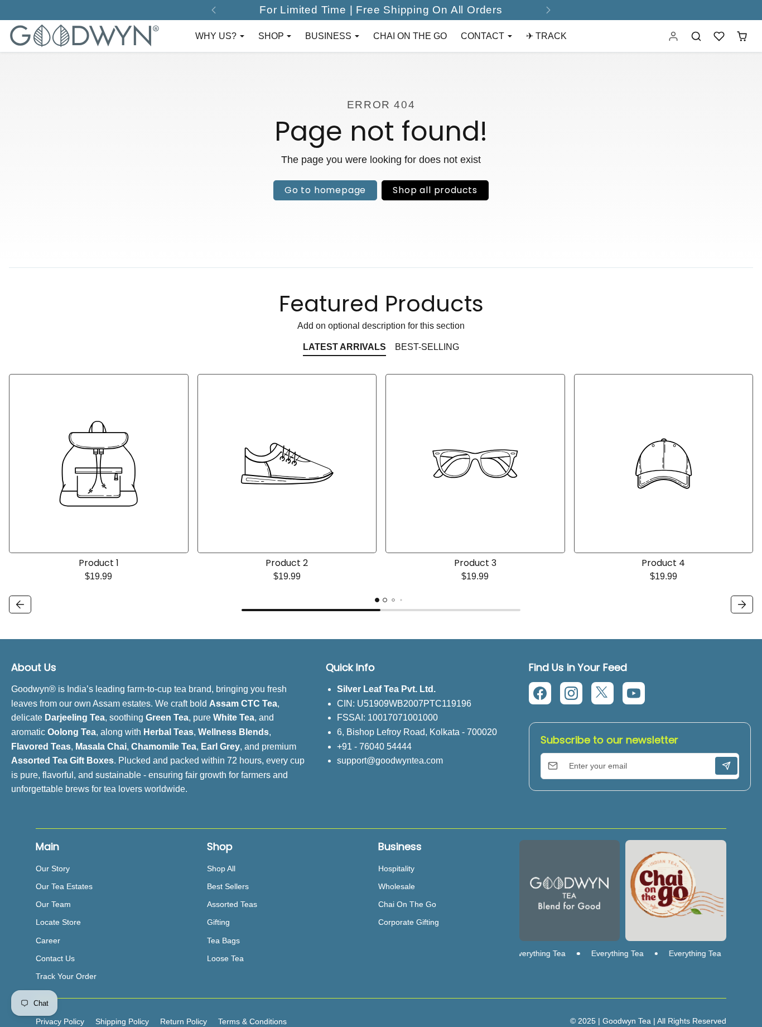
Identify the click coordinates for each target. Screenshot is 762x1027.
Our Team (53, 904)
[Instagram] (571, 693)
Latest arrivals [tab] (344, 347)
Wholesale (396, 886)
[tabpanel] (381, 495)
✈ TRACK (546, 36)
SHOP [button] (272, 36)
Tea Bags (223, 940)
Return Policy (183, 1021)
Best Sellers (228, 886)
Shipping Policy (122, 1021)
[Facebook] (540, 693)
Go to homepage (325, 190)
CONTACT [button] (484, 36)
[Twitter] (602, 693)
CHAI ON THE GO (410, 36)
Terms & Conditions (252, 1021)
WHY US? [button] (217, 36)
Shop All (221, 868)
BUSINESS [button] (329, 36)
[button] (696, 36)
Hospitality (396, 868)
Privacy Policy (60, 1021)
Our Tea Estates (64, 886)
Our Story (53, 868)
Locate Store (58, 922)
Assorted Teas (232, 904)
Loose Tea (225, 958)
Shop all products (435, 190)
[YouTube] (634, 693)
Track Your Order (66, 976)
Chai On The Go (407, 904)
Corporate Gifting (408, 922)
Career (48, 940)
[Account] (673, 36)
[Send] (726, 766)
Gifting (218, 922)
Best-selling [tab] (427, 347)
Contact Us (55, 958)
